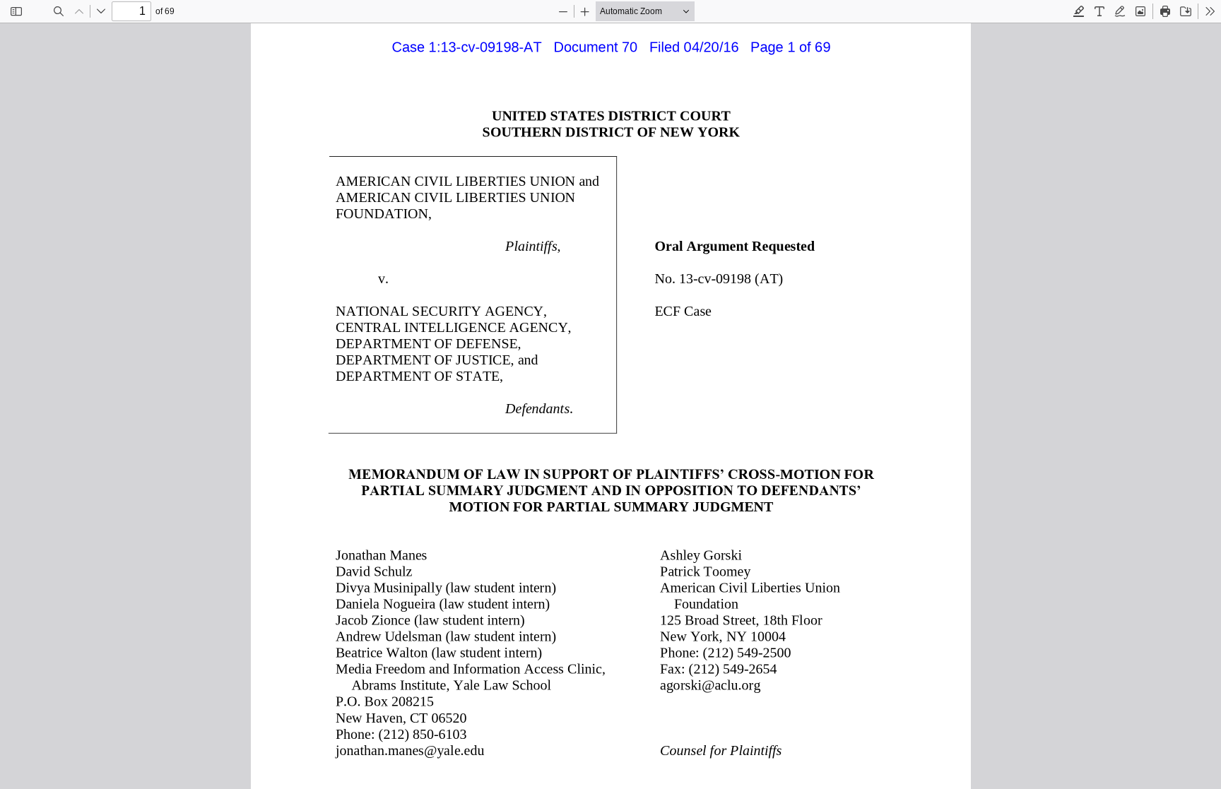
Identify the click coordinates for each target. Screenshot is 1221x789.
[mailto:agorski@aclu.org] (710, 684)
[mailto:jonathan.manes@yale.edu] (410, 749)
